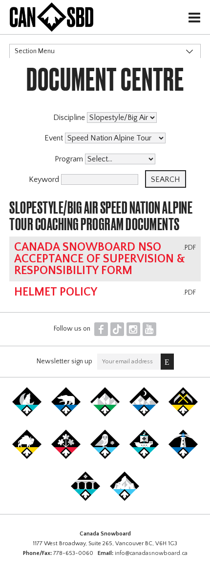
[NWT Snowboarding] (66, 414)
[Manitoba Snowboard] (27, 457)
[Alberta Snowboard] (144, 414)
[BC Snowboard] (105, 414)
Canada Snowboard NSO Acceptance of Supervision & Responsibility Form (99, 259)
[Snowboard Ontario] (66, 457)
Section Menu (35, 51)
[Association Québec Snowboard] (105, 457)
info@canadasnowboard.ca (151, 553)
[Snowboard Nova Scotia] (183, 457)
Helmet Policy (55, 292)
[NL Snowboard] (124, 499)
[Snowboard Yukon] (27, 414)
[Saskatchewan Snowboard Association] (183, 414)
